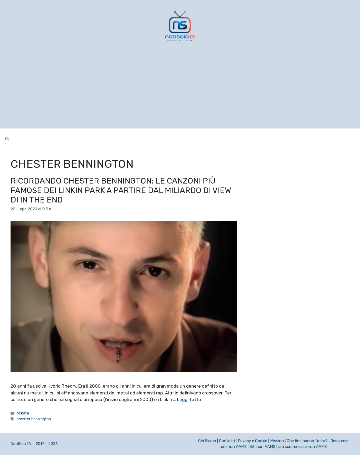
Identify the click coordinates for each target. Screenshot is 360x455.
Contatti (227, 440)
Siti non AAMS (262, 446)
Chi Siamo (207, 440)
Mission (277, 440)
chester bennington (34, 419)
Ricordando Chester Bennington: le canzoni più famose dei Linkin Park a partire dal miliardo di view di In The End (121, 190)
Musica (23, 413)
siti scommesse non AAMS (302, 446)
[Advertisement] (180, 91)
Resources (339, 440)
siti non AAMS (234, 446)
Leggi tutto (189, 399)
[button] (7, 139)
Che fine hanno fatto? (307, 440)
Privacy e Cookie (252, 440)
